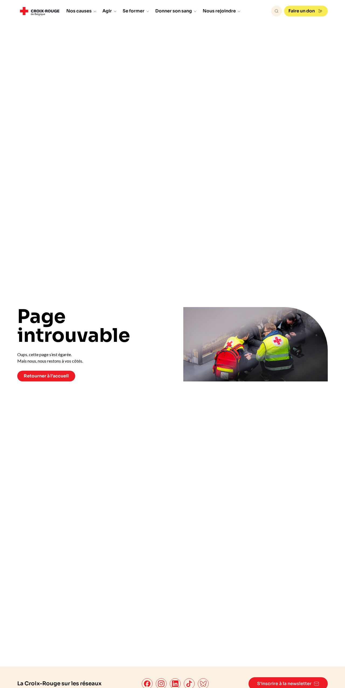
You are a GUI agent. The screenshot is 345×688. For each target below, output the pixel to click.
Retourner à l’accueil (46, 376)
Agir (107, 11)
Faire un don (301, 11)
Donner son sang (173, 11)
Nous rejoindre (219, 11)
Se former (133, 11)
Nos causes (79, 11)
